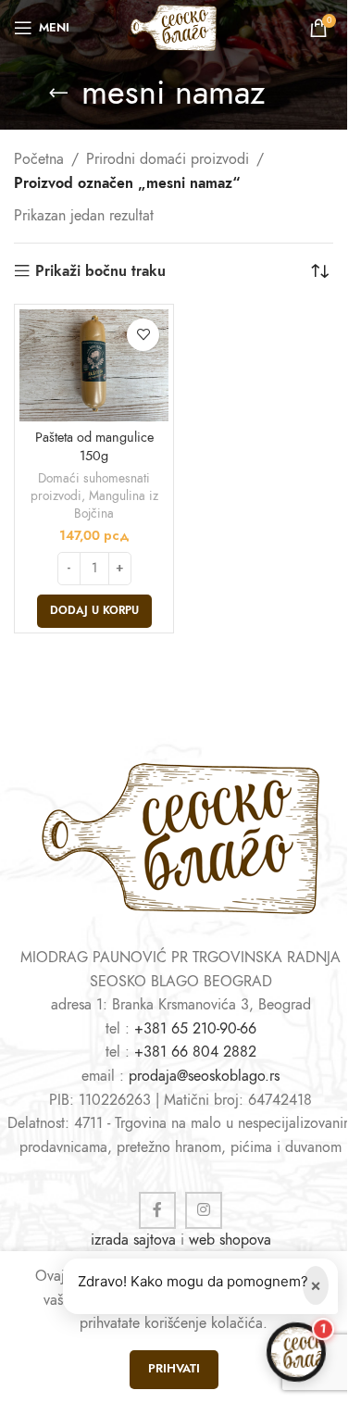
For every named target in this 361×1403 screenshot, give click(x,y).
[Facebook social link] (157, 1210)
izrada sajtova (133, 1240)
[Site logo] (173, 27)
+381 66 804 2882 (195, 1052)
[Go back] (58, 92)
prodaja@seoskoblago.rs (204, 1076)
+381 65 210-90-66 (195, 1029)
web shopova (230, 1240)
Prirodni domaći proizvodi (167, 159)
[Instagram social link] (203, 1210)
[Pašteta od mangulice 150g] (93, 365)
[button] (94, 611)
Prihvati (174, 1368)
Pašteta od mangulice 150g (94, 446)
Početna (39, 159)
